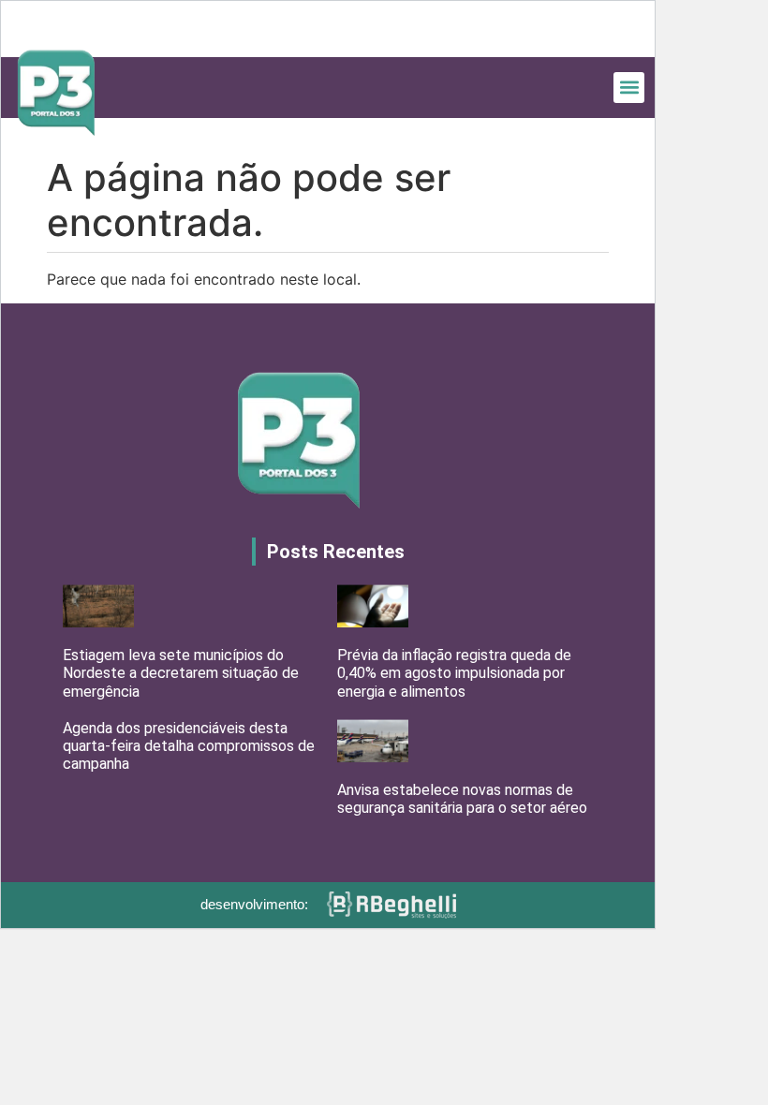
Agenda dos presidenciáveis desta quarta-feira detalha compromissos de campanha (189, 746)
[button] (628, 87)
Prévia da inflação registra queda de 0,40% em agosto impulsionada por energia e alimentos (454, 673)
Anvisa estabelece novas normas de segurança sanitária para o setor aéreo (462, 799)
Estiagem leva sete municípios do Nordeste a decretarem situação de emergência (181, 673)
